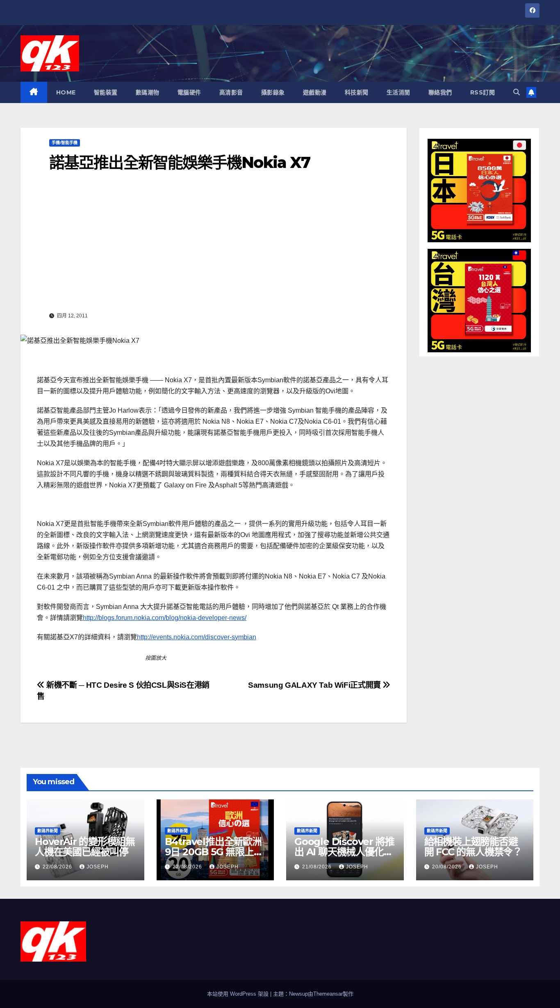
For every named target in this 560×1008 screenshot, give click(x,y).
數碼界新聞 (47, 831)
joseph (98, 867)
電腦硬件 (189, 92)
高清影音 (231, 92)
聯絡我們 (440, 92)
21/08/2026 (317, 867)
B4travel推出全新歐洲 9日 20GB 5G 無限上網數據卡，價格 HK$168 (214, 852)
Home (66, 92)
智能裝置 (106, 92)
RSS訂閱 (482, 92)
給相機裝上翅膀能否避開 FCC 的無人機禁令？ (473, 847)
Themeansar (328, 994)
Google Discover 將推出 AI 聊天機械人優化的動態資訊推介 (344, 852)
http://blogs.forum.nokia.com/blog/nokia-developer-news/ (164, 617)
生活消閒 (398, 92)
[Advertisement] (213, 247)
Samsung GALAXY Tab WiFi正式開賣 (315, 685)
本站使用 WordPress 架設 (238, 994)
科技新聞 (357, 92)
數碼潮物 (147, 92)
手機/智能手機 (64, 142)
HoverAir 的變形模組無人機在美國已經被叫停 (85, 847)
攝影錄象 (273, 92)
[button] (516, 92)
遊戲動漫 (315, 92)
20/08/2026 (447, 867)
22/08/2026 (58, 867)
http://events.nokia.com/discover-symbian (196, 637)
